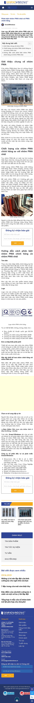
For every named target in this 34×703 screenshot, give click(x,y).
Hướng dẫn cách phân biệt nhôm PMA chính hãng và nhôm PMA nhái (17, 54)
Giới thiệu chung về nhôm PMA (13, 46)
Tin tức (12, 14)
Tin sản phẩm (21, 14)
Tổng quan (4, 14)
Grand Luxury (6, 450)
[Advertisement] (17, 393)
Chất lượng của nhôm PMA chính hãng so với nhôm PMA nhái (17, 49)
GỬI (15, 243)
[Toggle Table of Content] (29, 43)
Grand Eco (27, 448)
